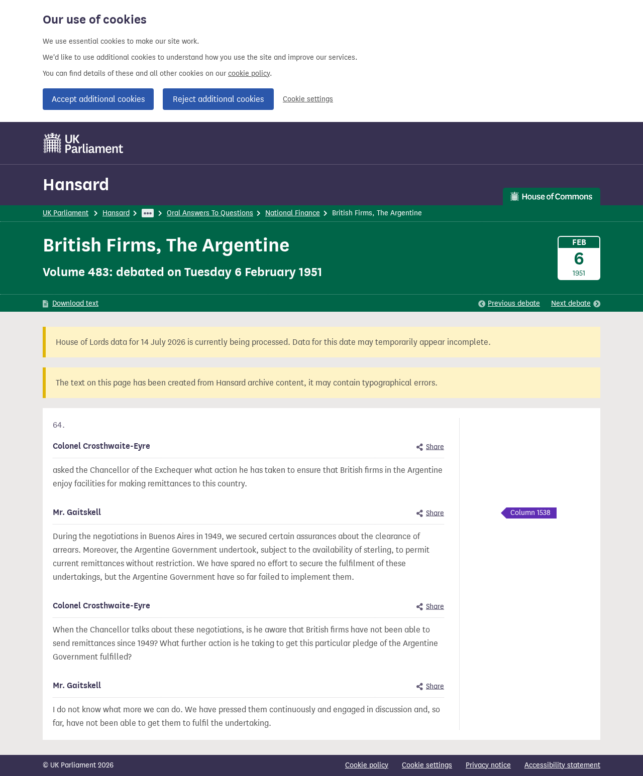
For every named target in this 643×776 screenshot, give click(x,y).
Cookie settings (308, 99)
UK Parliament (65, 213)
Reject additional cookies (218, 99)
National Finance (292, 213)
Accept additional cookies (98, 99)
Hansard (76, 184)
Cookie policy (366, 765)
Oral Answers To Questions (210, 213)
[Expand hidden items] (148, 213)
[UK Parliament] (84, 143)
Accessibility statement (562, 765)
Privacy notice (488, 765)
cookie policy (249, 73)
